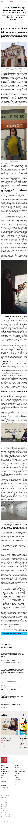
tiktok (4, 808)
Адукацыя (13, 693)
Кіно (2, 777)
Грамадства (8, 660)
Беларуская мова (19, 769)
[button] (25, 715)
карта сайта (4, 797)
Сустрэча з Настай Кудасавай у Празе (6, 737)
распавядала (19, 101)
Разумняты (17, 767)
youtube (5, 812)
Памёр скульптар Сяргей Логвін (11, 663)
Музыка (3, 775)
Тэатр (2, 783)
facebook (5, 802)
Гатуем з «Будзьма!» (20, 771)
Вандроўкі (3, 785)
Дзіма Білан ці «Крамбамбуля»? (10, 704)
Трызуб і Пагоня (5, 787)
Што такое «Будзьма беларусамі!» (8, 792)
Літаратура (3, 773)
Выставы (25, 747)
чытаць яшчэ (4, 677)
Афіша (2, 779)
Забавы (17, 773)
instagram (5, 804)
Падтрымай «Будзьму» (8, 821)
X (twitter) (5, 810)
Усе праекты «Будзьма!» (6, 795)
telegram (5, 806)
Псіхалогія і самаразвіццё (18, 780)
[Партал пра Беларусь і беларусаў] (14, 2)
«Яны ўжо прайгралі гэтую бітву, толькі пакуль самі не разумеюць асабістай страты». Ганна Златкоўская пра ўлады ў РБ (13, 671)
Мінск (21, 747)
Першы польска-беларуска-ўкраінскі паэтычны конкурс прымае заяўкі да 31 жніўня (12, 654)
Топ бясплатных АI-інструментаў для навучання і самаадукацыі (12, 696)
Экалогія (17, 782)
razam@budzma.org (7, 816)
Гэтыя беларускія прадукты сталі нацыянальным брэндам (11, 688)
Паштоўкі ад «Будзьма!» (18, 785)
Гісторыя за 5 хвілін (5, 771)
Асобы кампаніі (4, 793)
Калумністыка (4, 767)
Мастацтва (13, 660)
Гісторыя (3, 769)
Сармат (17, 765)
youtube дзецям (6, 814)
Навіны (3, 765)
